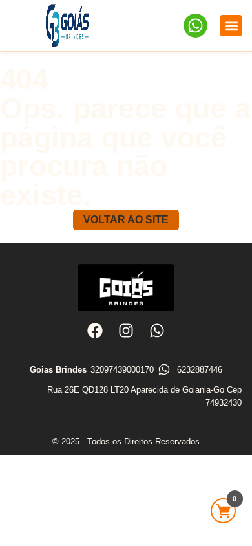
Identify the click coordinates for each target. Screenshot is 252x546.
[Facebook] (94, 330)
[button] (231, 25)
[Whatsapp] (157, 330)
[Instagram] (126, 330)
